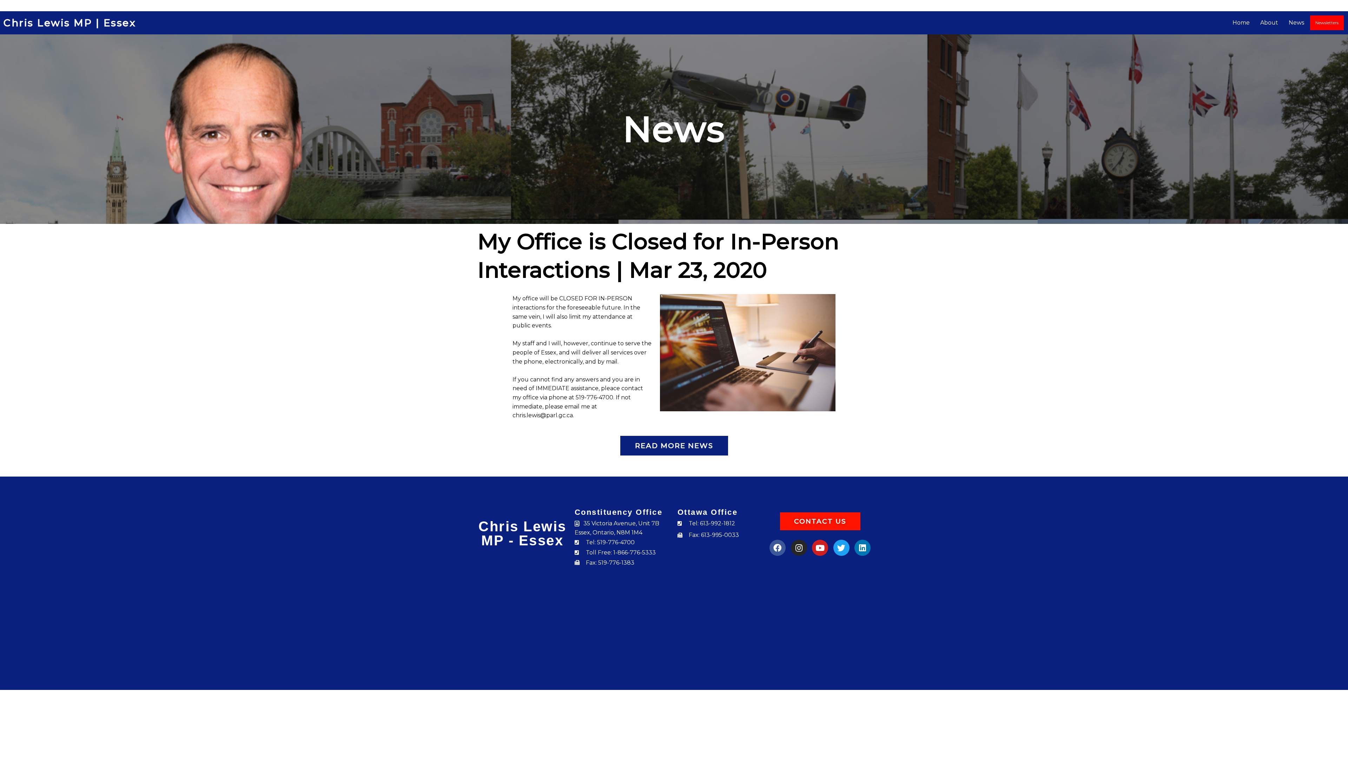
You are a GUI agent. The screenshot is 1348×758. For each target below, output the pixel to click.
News (1296, 22)
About (1269, 22)
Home (1241, 22)
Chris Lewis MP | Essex (70, 23)
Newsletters (1327, 22)
